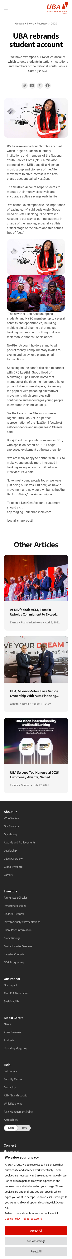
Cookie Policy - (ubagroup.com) (23, 1218)
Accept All (36, 1230)
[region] (36, 1205)
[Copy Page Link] (25, 86)
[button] (32, 87)
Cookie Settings (36, 1241)
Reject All (36, 1251)
